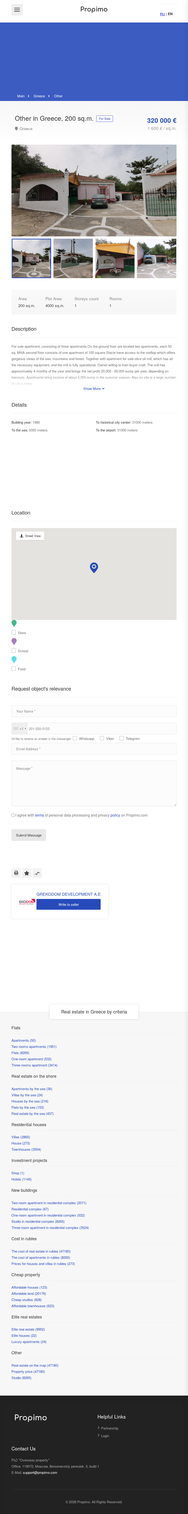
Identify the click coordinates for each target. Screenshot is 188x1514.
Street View (33, 536)
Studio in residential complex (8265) (38, 1221)
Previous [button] (24, 196)
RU (162, 13)
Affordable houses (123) (29, 1287)
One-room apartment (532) (31, 1058)
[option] (94, 190)
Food (21, 668)
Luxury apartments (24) (29, 1341)
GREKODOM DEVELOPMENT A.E (68, 894)
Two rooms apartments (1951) (34, 1046)
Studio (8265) (21, 1377)
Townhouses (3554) (26, 1149)
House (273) (20, 1143)
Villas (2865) (20, 1136)
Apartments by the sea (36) (31, 1088)
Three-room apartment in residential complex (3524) (50, 1227)
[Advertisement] (94, 58)
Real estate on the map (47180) (34, 1365)
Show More (92, 388)
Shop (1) (17, 1172)
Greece (25, 128)
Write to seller (68, 904)
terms (39, 815)
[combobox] (20, 728)
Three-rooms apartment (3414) (34, 1065)
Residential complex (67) (30, 1208)
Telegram (133, 738)
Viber (110, 738)
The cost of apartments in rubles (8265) (40, 1257)
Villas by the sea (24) (27, 1094)
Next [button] (163, 196)
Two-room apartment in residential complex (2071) (48, 1202)
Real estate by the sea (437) (32, 1113)
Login (105, 1435)
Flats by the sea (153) (27, 1107)
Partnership (109, 1428)
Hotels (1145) (21, 1179)
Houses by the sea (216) (29, 1101)
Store (22, 632)
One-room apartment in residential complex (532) (48, 1215)
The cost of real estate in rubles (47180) (41, 1251)
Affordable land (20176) (28, 1293)
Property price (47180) (28, 1371)
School (23, 650)
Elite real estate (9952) (28, 1329)
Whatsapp (86, 738)
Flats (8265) (20, 1052)
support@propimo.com (40, 1472)
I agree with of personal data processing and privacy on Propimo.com (81, 815)
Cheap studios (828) (26, 1299)
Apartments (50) (23, 1040)
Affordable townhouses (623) (32, 1305)
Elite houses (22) (24, 1335)
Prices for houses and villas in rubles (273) (43, 1263)
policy (115, 815)
